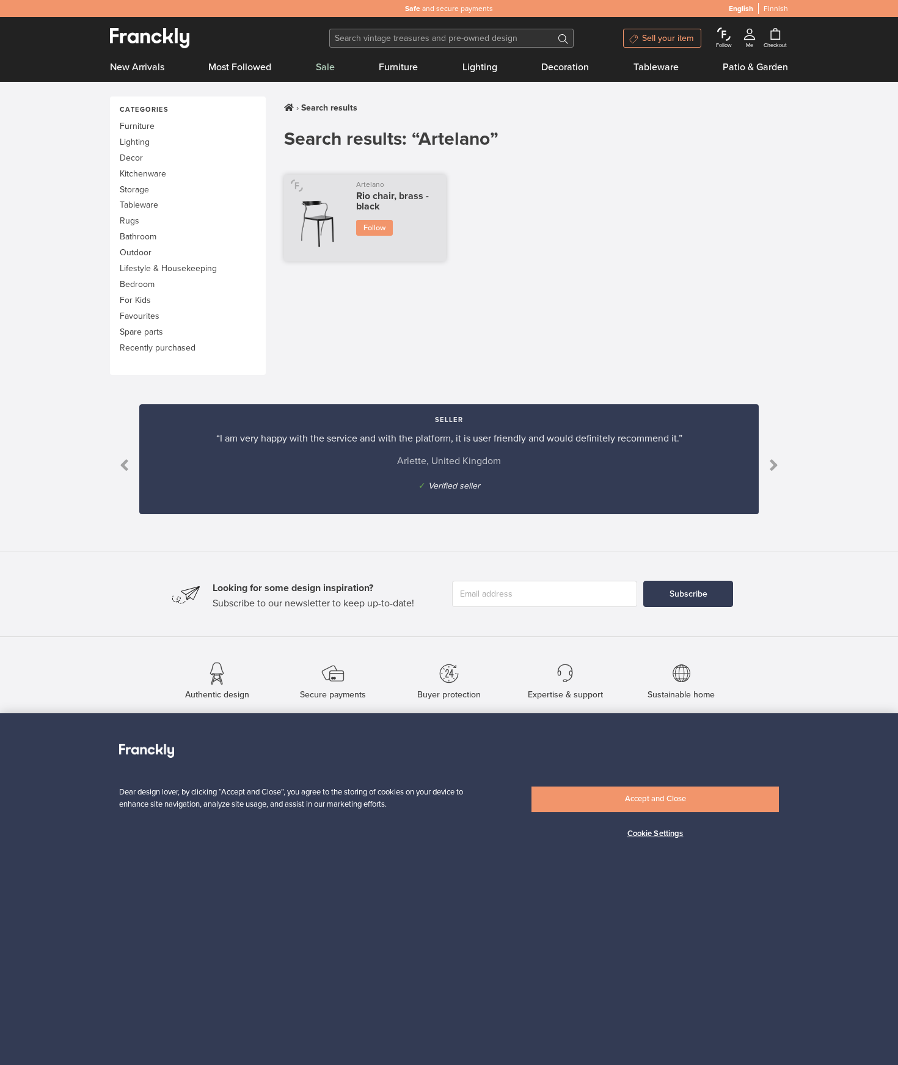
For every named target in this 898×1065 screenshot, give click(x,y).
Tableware (656, 67)
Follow (374, 228)
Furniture (398, 67)
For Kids (135, 300)
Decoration (565, 67)
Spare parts (141, 332)
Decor (131, 158)
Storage (134, 189)
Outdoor (135, 252)
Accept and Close (655, 799)
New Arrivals (137, 67)
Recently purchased (157, 348)
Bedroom (137, 284)
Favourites (139, 316)
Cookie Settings (655, 833)
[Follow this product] (296, 185)
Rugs (129, 221)
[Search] (563, 38)
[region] (449, 889)
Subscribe (688, 594)
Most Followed (239, 67)
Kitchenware (143, 174)
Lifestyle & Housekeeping (168, 268)
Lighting (479, 67)
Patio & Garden (755, 67)
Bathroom (138, 236)
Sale (325, 67)
